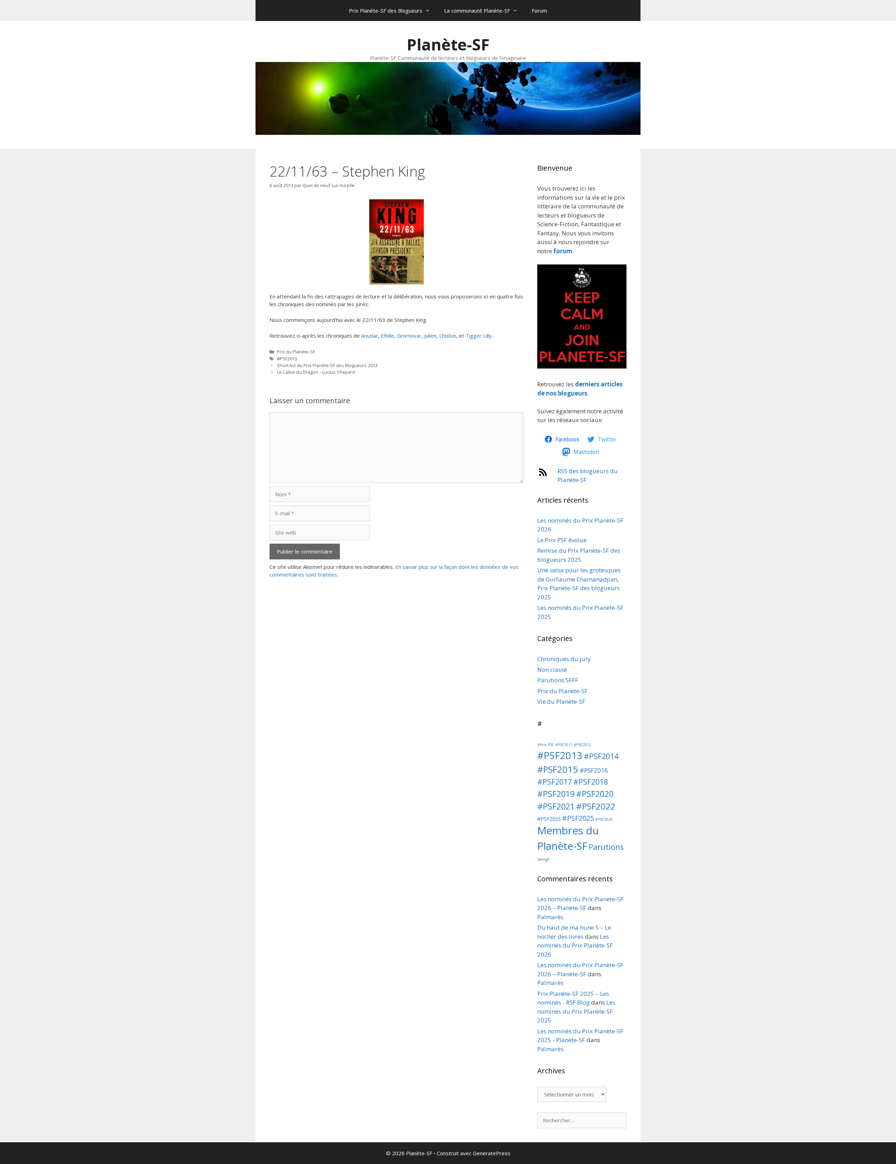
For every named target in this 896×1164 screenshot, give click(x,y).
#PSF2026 (603, 819)
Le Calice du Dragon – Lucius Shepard (316, 372)
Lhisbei (447, 335)
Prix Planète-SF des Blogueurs (385, 10)
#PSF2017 (554, 782)
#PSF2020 (595, 793)
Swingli (543, 859)
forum (562, 251)
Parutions (606, 847)
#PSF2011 (564, 744)
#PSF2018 (590, 782)
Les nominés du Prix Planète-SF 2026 (575, 945)
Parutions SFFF (557, 680)
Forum (539, 10)
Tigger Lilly (478, 335)
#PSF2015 (557, 769)
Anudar (369, 335)
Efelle (387, 335)
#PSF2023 (549, 818)
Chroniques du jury (564, 659)
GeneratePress (491, 1153)
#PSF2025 (578, 818)
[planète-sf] (581, 366)
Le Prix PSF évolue (562, 540)
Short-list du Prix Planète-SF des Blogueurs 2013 (327, 365)
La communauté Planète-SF (477, 10)
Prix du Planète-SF (296, 352)
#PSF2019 (556, 793)
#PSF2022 (595, 806)
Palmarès (550, 917)
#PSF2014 (601, 756)
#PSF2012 (582, 744)
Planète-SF (448, 44)
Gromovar (409, 335)
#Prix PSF (545, 744)
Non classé (552, 670)
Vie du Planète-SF (561, 701)
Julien (430, 335)
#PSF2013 (287, 359)
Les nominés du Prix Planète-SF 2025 (576, 1011)
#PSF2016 (594, 770)
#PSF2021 (556, 806)
